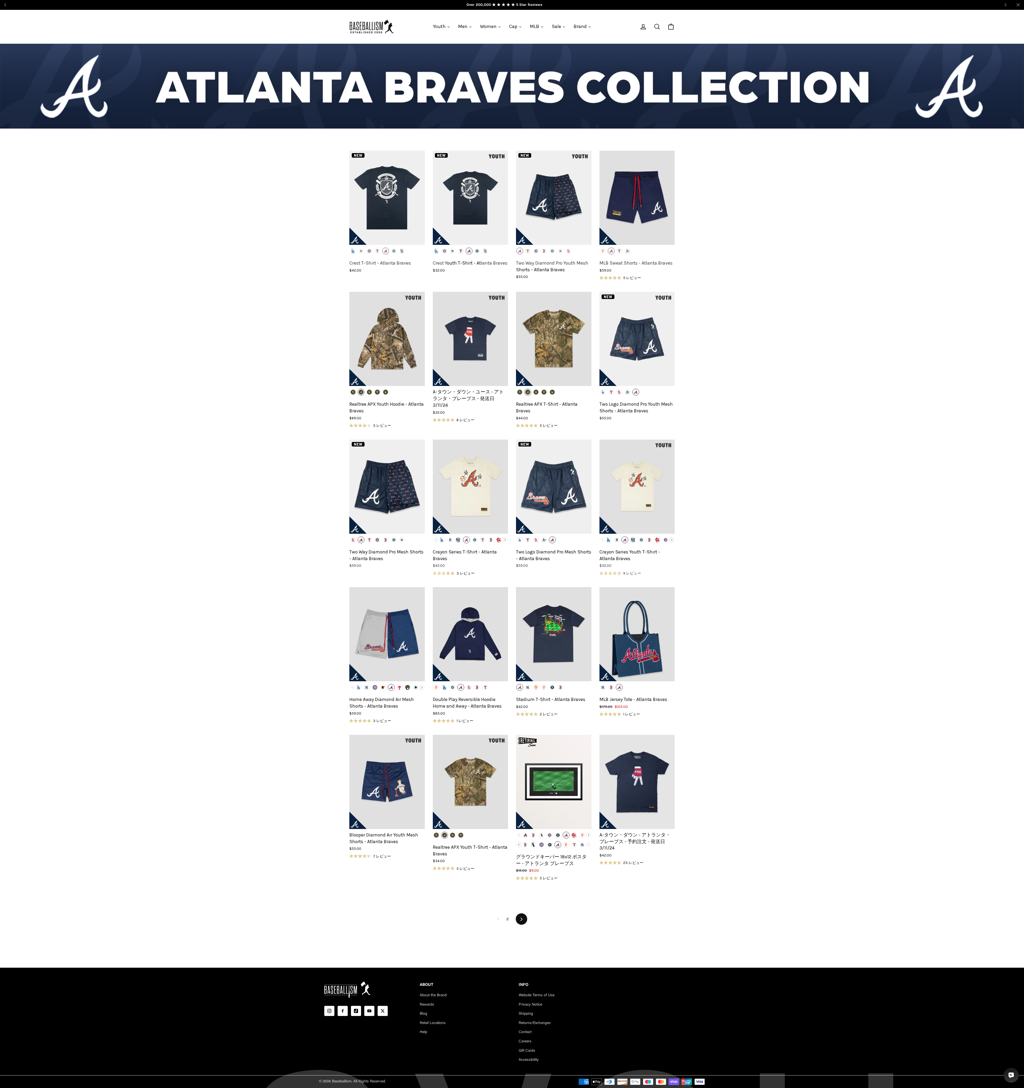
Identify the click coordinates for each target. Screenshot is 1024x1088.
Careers (525, 1041)
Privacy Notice (530, 1005)
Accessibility (529, 1060)
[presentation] (505, 540)
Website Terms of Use (536, 995)
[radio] (353, 251)
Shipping (526, 1014)
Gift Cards (527, 1051)
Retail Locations (433, 1023)
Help (423, 1032)
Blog (423, 1014)
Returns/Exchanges (535, 1023)
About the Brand (433, 995)
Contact (525, 1032)
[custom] (329, 1011)
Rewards (427, 1005)
